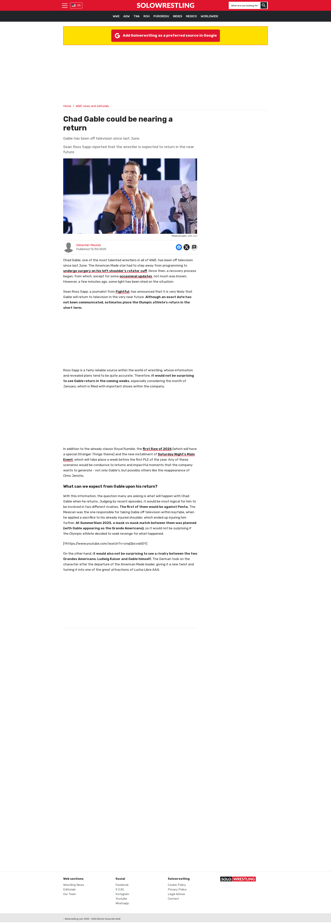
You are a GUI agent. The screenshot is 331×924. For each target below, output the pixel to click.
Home (67, 106)
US (79, 5)
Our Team (69, 894)
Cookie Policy (177, 885)
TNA (137, 16)
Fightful (122, 291)
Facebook (122, 885)
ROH (146, 16)
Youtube (121, 898)
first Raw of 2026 (157, 449)
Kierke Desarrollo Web (109, 919)
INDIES (177, 16)
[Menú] (65, 5)
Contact (173, 898)
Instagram (122, 894)
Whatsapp (122, 903)
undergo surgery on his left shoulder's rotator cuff (105, 271)
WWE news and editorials (92, 106)
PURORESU (161, 16)
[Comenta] (194, 247)
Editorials (69, 889)
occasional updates (136, 276)
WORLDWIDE (209, 16)
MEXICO (191, 16)
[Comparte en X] (187, 247)
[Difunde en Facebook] (179, 247)
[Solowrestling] (165, 5)
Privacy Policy (177, 889)
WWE (116, 16)
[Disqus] (130, 709)
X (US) (120, 889)
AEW (126, 16)
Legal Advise (176, 894)
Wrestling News (73, 885)
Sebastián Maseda (88, 245)
